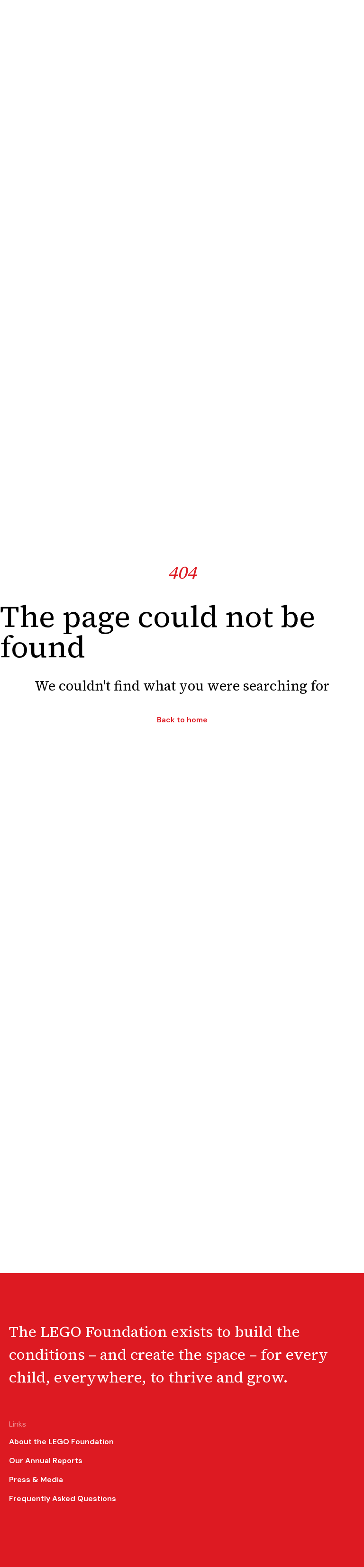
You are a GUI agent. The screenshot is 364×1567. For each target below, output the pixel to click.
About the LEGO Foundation (61, 1442)
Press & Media (36, 1479)
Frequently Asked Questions (62, 1498)
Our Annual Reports (45, 1461)
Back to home (182, 720)
